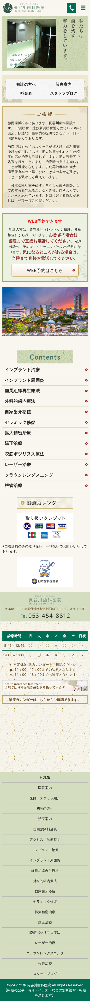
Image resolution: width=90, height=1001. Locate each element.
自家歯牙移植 (18, 411)
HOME (45, 777)
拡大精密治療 (18, 432)
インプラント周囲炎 (24, 380)
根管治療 (13, 485)
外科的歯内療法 (20, 401)
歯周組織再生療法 (22, 390)
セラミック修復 (20, 422)
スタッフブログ (64, 93)
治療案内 (45, 819)
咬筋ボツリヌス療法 (24, 453)
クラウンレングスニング (29, 475)
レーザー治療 (18, 464)
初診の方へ (26, 84)
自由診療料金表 (45, 829)
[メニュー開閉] (83, 8)
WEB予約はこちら (45, 270)
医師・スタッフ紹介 (45, 798)
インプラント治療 (22, 369)
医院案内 (45, 788)
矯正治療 (13, 443)
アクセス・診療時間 (45, 839)
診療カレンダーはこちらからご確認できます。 (45, 699)
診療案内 (64, 84)
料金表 (26, 93)
